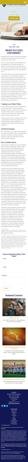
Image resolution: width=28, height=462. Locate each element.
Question (4, 275)
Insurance (14, 415)
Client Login (14, 18)
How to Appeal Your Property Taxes (14, 379)
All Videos (14, 422)
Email (4, 267)
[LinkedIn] (13, 12)
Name (4, 258)
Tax (14, 416)
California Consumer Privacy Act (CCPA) (11, 445)
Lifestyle (14, 419)
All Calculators (14, 423)
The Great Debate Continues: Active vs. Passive (14, 347)
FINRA (16, 453)
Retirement (14, 411)
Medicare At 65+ (14, 318)
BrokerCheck (3, 428)
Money (14, 418)
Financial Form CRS (6, 425)
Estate (14, 413)
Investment (14, 412)
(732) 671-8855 (15, 15)
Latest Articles (14, 421)
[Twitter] (11, 12)
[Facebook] (15, 12)
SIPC (19, 453)
